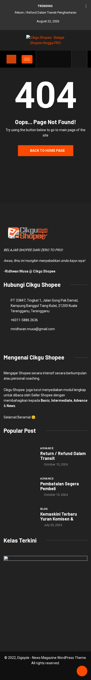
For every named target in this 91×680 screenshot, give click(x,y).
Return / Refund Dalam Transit (63, 456)
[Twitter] (50, 59)
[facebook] (42, 59)
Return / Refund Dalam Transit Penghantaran (45, 12)
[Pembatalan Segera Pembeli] (19, 486)
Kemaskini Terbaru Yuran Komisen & (58, 516)
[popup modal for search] (79, 59)
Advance (46, 448)
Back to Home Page (47, 150)
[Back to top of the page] (82, 671)
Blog (44, 509)
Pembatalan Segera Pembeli (59, 486)
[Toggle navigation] (11, 59)
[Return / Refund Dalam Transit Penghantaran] (19, 456)
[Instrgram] (57, 59)
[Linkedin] (65, 59)
